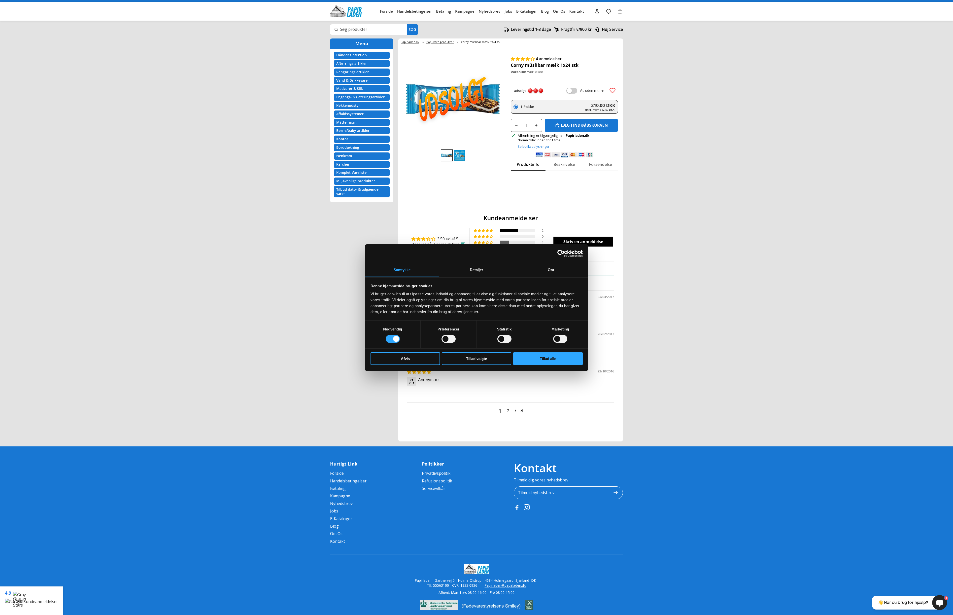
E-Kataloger (526, 11)
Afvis (405, 359)
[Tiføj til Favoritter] (612, 90)
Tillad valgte (476, 359)
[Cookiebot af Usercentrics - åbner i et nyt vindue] (561, 253)
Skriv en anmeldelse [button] (583, 241)
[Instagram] (527, 507)
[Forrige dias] (410, 100)
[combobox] (374, 29)
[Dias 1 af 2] (446, 155)
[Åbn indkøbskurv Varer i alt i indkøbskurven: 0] (620, 11)
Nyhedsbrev (489, 11)
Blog (545, 11)
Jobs (508, 11)
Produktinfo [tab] (528, 164)
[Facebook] (517, 507)
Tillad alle (548, 359)
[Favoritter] (609, 11)
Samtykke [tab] (402, 269)
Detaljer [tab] (476, 269)
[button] (523, 59)
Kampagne (465, 11)
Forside (386, 11)
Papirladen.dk (410, 42)
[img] (419, 372)
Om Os (559, 11)
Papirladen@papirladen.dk (505, 585)
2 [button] (508, 410)
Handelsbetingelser (414, 11)
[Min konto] (597, 11)
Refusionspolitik (437, 481)
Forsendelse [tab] (600, 164)
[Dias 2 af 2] (459, 155)
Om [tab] (551, 269)
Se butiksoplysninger (533, 146)
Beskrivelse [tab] (564, 164)
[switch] (449, 339)
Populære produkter (440, 42)
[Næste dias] (496, 100)
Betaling (443, 11)
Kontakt (576, 11)
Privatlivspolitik (436, 473)
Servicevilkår (433, 488)
